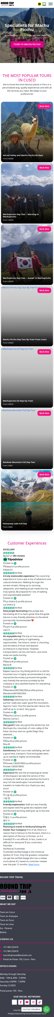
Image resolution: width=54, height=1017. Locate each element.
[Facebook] (20, 1002)
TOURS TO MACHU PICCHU (27, 44)
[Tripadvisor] (14, 1002)
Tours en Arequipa (9, 916)
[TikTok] (39, 1002)
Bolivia (3, 932)
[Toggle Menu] (50, 4)
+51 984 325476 (10, 947)
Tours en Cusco (7, 912)
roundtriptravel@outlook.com (17, 955)
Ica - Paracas (6, 928)
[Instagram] (33, 1002)
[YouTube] (27, 1002)
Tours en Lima (7, 924)
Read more (33, 864)
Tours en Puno (7, 920)
